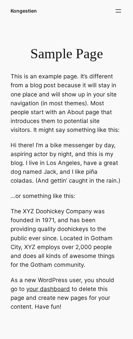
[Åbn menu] (118, 11)
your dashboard (48, 289)
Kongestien (24, 11)
